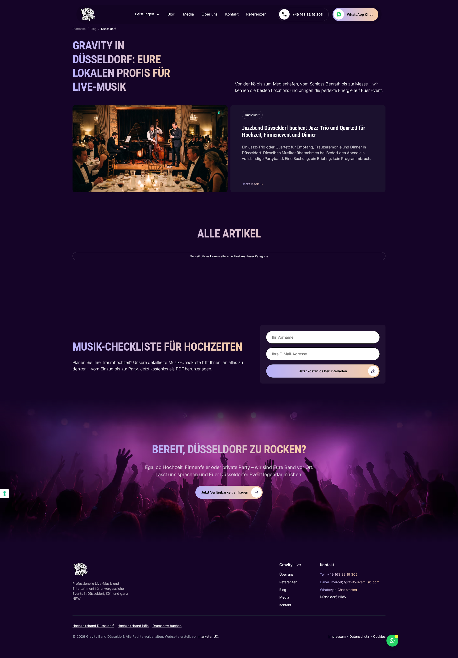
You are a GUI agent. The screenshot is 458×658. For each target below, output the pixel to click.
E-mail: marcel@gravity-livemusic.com (349, 582)
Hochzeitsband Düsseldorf (93, 626)
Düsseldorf (108, 29)
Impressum (337, 636)
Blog (171, 14)
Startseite (79, 29)
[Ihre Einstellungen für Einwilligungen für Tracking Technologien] (4, 493)
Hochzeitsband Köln (133, 626)
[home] (88, 14)
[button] (147, 14)
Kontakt (232, 14)
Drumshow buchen (167, 626)
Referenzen (256, 14)
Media (188, 14)
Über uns (210, 14)
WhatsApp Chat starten (338, 590)
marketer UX (208, 636)
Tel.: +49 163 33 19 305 (338, 574)
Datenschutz (359, 636)
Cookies (379, 636)
